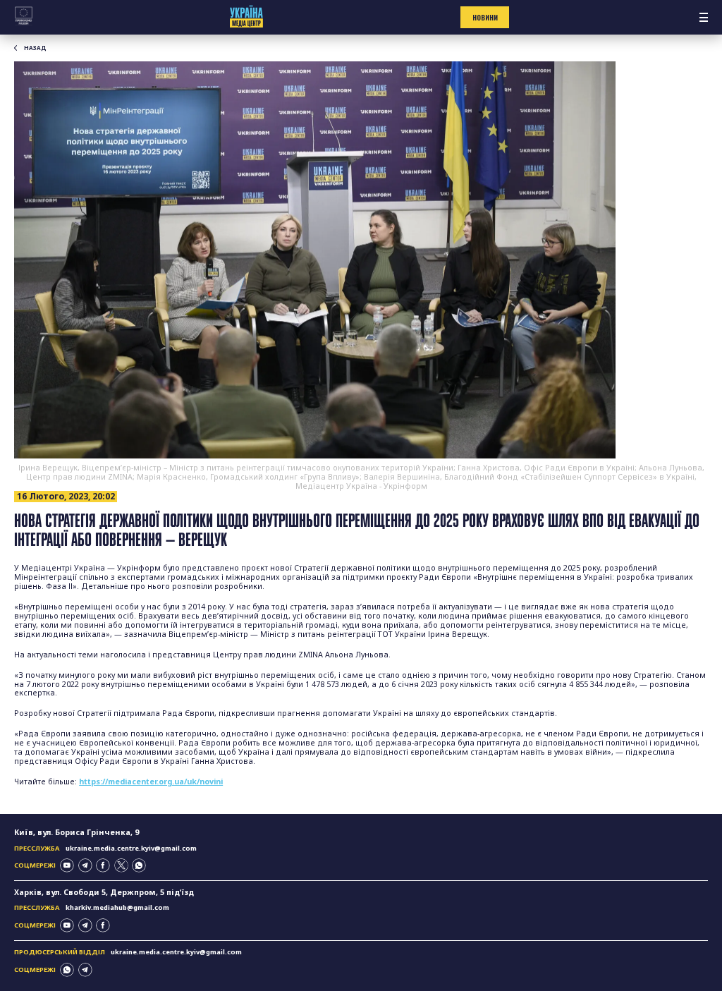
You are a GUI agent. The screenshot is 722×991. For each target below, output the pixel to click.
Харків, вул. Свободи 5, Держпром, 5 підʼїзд (104, 892)
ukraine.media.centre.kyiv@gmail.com (131, 848)
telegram (85, 865)
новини (485, 18)
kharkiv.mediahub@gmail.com (117, 907)
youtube (67, 865)
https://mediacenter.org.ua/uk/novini (151, 781)
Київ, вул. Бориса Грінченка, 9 (76, 832)
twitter (121, 865)
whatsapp (139, 865)
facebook (103, 865)
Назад (35, 47)
